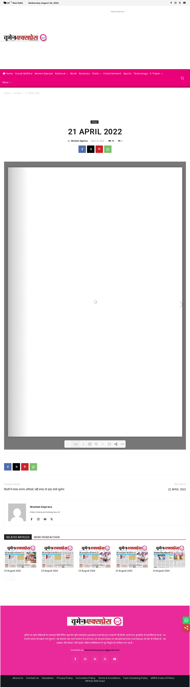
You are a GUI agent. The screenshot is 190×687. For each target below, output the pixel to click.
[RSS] (95, 659)
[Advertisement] (118, 39)
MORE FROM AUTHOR (47, 537)
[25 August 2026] (20, 556)
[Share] (186, 627)
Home (7, 93)
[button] (182, 78)
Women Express (79, 140)
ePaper (18, 93)
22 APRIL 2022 (177, 489)
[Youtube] (184, 3)
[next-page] (12, 578)
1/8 (75, 444)
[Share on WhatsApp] (186, 620)
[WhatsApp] (108, 149)
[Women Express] (24, 38)
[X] (180, 3)
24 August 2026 (161, 570)
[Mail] (46, 519)
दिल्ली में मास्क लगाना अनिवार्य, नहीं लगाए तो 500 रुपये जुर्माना (34, 489)
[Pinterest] (99, 149)
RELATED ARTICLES (18, 537)
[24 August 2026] (169, 556)
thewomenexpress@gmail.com (101, 650)
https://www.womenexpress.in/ (45, 512)
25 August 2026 (12, 570)
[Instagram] (175, 3)
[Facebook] (171, 3)
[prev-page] (6, 578)
